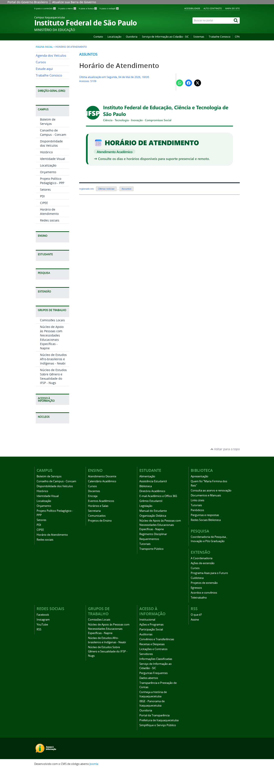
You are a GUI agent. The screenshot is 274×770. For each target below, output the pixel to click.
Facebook (43, 615)
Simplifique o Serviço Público (157, 725)
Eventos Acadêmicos (101, 501)
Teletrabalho (199, 597)
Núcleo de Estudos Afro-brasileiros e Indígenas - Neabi (53, 359)
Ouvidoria (131, 36)
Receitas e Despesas (152, 644)
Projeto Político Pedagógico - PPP (52, 181)
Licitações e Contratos (153, 649)
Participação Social (151, 629)
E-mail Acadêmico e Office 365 (158, 496)
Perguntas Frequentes (153, 673)
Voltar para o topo (226, 449)
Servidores (146, 654)
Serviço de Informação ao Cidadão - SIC (165, 36)
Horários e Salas (98, 506)
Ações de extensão (202, 563)
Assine (195, 619)
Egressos (196, 588)
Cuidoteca (197, 578)
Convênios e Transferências (156, 639)
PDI (42, 196)
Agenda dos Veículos (51, 55)
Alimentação (147, 476)
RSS (39, 629)
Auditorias (145, 634)
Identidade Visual (52, 159)
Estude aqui (44, 69)
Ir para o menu (67, 8)
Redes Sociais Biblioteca (206, 520)
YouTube (42, 624)
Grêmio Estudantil (150, 501)
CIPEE (44, 203)
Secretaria (94, 511)
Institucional (147, 619)
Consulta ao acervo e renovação (211, 490)
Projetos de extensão (204, 583)
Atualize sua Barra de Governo (74, 2)
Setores (45, 189)
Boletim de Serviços (47, 121)
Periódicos (197, 510)
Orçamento (48, 172)
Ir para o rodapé (109, 8)
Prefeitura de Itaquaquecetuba (159, 720)
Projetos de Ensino (100, 520)
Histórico (46, 152)
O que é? (196, 615)
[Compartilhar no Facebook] (188, 83)
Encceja (92, 496)
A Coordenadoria (201, 558)
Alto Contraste (213, 8)
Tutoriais (144, 544)
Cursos (41, 62)
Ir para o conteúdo (44, 8)
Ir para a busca (87, 8)
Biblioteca (145, 486)
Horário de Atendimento (49, 211)
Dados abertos (148, 678)
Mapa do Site (232, 8)
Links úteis (197, 500)
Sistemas (198, 36)
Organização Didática (152, 516)
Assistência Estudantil (153, 481)
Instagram (43, 619)
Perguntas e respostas (205, 515)
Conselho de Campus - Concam (53, 132)
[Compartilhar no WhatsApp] (179, 83)
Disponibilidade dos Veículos (51, 143)
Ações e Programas (151, 624)
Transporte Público (151, 549)
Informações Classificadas (155, 659)
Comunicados (97, 516)
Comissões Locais (52, 320)
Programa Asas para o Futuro (209, 573)
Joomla (93, 764)
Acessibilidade (192, 8)
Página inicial (44, 46)
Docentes (94, 491)
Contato (98, 36)
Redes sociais (49, 220)
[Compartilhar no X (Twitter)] (197, 83)
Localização (114, 36)
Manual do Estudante (153, 511)
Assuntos (88, 54)
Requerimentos (149, 539)
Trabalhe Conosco (219, 36)
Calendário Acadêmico (102, 481)
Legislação (145, 506)
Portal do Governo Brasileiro (27, 2)
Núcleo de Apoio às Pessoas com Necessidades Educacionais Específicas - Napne (52, 337)
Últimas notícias (106, 188)
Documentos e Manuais (206, 495)
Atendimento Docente (102, 476)
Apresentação (199, 476)
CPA (237, 36)
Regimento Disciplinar (153, 534)
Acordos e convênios (204, 592)
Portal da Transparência (154, 715)
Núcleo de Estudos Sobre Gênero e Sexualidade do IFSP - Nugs (53, 376)
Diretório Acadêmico (152, 491)
